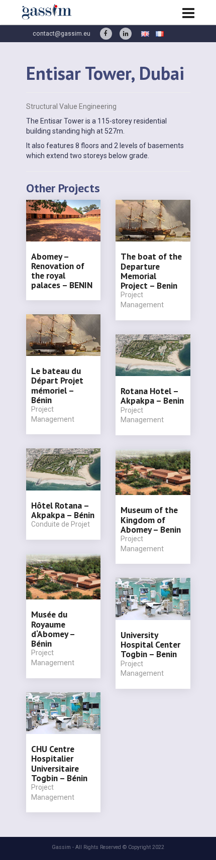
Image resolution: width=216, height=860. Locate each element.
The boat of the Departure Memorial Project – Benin (151, 271)
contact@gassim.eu (61, 33)
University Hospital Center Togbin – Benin (150, 644)
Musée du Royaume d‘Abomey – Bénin (53, 628)
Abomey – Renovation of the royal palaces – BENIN (61, 271)
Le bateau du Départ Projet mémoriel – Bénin (57, 385)
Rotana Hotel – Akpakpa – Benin (152, 395)
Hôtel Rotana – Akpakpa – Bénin (62, 510)
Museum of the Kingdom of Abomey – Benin (151, 519)
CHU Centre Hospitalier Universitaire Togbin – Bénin (59, 763)
